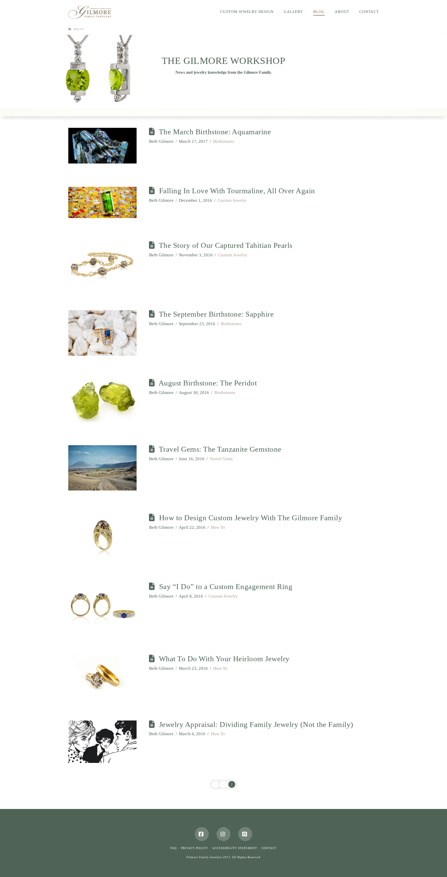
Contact (269, 848)
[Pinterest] (245, 834)
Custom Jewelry (232, 200)
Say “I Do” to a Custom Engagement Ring (226, 586)
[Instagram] (223, 834)
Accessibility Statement (234, 848)
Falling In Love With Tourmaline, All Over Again (237, 191)
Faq (173, 848)
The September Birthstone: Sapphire (216, 314)
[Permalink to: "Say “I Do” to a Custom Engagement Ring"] (102, 607)
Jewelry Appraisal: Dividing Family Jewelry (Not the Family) (256, 724)
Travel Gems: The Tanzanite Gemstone (220, 449)
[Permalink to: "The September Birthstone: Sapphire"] (102, 333)
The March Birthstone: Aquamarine (215, 132)
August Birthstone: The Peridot (208, 383)
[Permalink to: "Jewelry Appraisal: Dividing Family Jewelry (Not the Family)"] (102, 741)
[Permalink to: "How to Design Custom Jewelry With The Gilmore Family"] (102, 536)
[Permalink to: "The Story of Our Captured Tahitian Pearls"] (102, 264)
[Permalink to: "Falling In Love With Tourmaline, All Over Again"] (102, 202)
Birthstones (223, 141)
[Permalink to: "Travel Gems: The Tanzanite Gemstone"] (102, 467)
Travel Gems (221, 458)
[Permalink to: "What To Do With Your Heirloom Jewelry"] (102, 676)
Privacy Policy (194, 848)
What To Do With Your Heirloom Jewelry (224, 659)
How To (218, 527)
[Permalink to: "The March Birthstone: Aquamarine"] (102, 145)
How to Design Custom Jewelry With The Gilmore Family (250, 518)
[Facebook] (202, 834)
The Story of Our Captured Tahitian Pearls (226, 245)
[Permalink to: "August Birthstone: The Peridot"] (102, 400)
